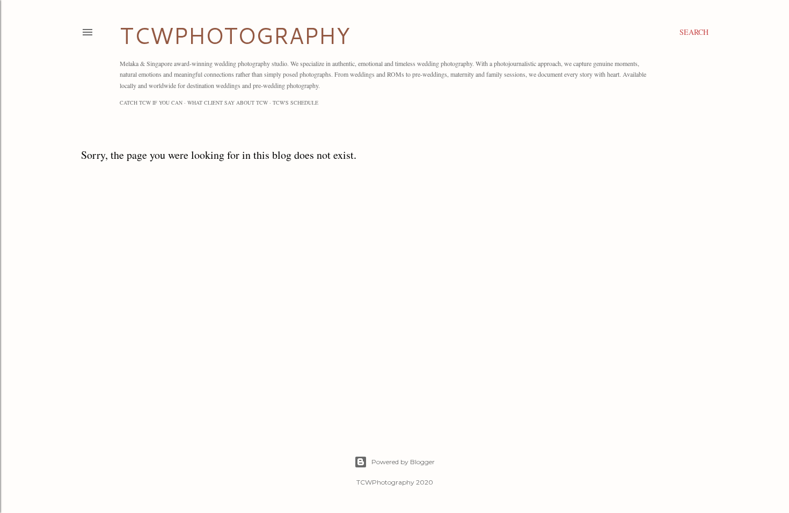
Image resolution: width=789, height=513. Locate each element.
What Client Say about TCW (227, 102)
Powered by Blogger (403, 462)
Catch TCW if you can (151, 102)
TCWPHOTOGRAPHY (235, 35)
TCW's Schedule (295, 102)
